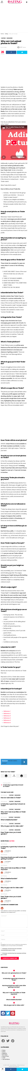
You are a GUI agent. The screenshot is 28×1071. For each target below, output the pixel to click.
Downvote (21, 776)
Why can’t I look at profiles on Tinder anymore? (13, 812)
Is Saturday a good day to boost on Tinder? (13, 805)
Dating (11, 795)
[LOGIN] (26, 2)
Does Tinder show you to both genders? (11, 833)
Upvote (6, 776)
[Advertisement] (14, 18)
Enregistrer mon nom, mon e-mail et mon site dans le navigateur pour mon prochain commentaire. (14, 945)
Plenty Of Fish (5, 1056)
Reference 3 (7, 716)
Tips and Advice (6, 1059)
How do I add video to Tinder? (11, 798)
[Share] (11, 1069)
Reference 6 (7, 722)
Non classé (4, 1054)
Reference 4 (7, 718)
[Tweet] (22, 52)
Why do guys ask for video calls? (12, 826)
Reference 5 (7, 720)
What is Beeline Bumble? (9, 820)
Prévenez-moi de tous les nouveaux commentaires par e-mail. (11, 949)
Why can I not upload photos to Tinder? (14, 973)
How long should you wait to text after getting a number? (14, 858)
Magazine (17, 795)
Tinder (3, 1057)
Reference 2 (7, 713)
